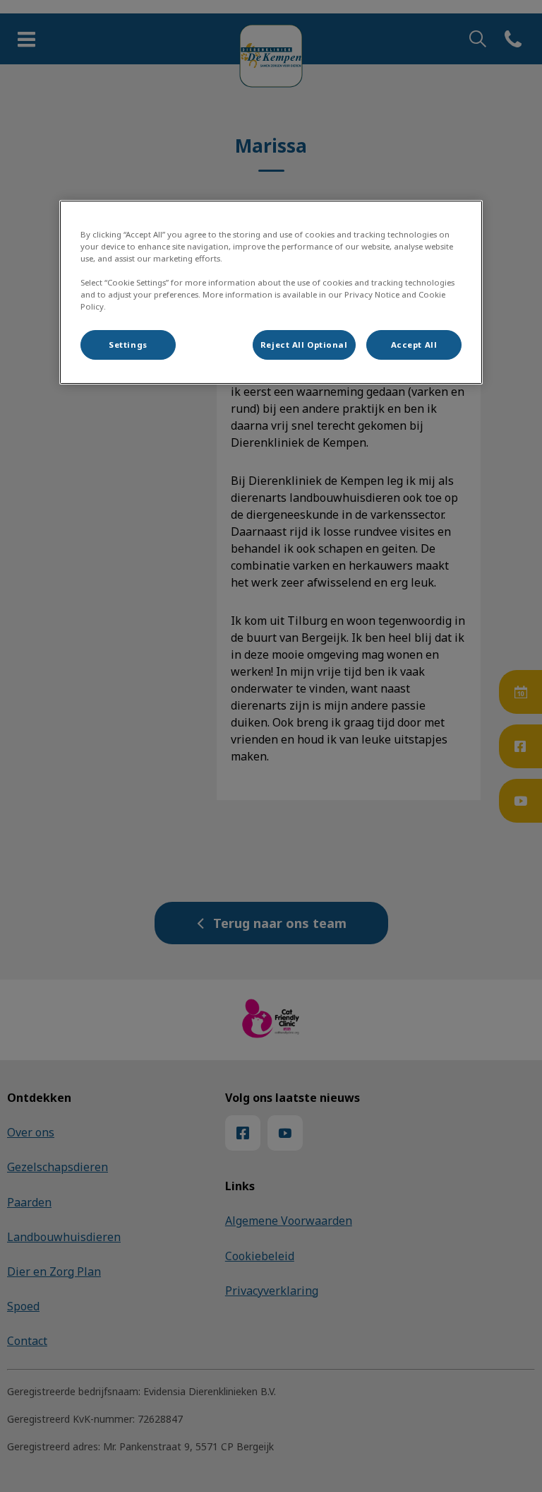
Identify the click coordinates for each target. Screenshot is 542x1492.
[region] (271, 292)
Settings (128, 344)
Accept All (414, 344)
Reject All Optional (304, 344)
